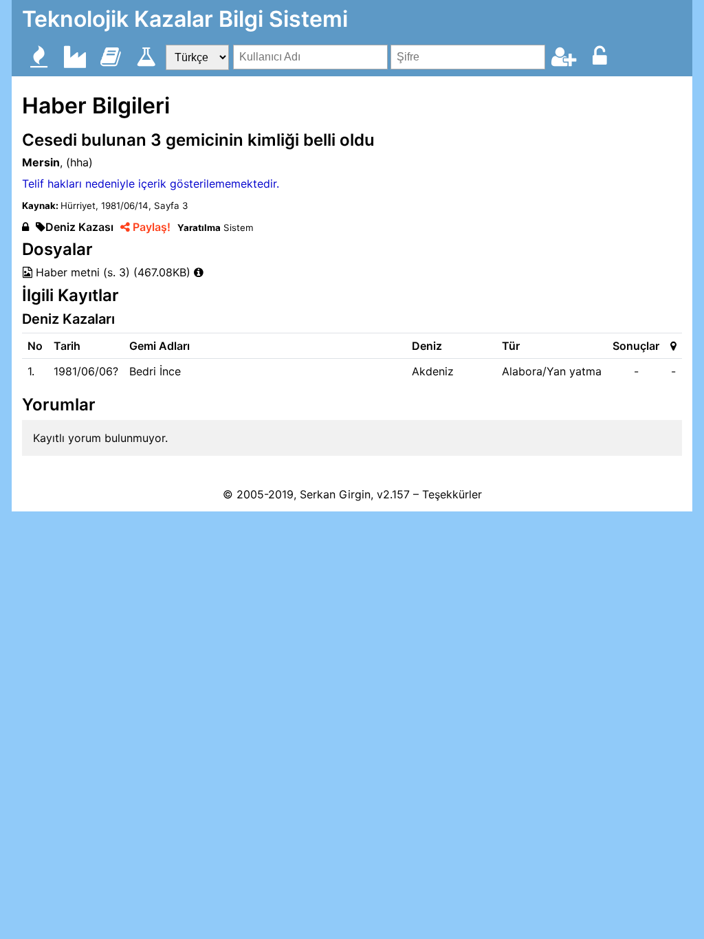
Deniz (427, 346)
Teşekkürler (452, 494)
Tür (511, 346)
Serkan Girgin (335, 494)
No (35, 346)
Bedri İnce (155, 371)
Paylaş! (150, 227)
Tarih (67, 346)
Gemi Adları (159, 346)
